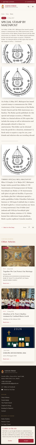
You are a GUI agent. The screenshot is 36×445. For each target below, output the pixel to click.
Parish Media (5, 400)
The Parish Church (6, 403)
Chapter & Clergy (6, 405)
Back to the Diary (9, 227)
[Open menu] (33, 6)
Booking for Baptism (7, 408)
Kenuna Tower (5, 421)
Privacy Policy (29, 436)
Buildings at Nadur (7, 416)
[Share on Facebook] (29, 227)
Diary (7, 14)
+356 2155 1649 (6, 381)
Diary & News (5, 397)
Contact (3, 411)
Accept (26, 441)
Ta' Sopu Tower (6, 424)
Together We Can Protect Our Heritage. (18, 271)
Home (2, 14)
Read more (7, 283)
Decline (10, 441)
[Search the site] (28, 6)
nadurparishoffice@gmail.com (9, 383)
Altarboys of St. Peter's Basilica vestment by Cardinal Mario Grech (16, 315)
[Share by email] (33, 227)
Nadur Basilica (5, 419)
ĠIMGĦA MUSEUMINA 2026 (14, 353)
